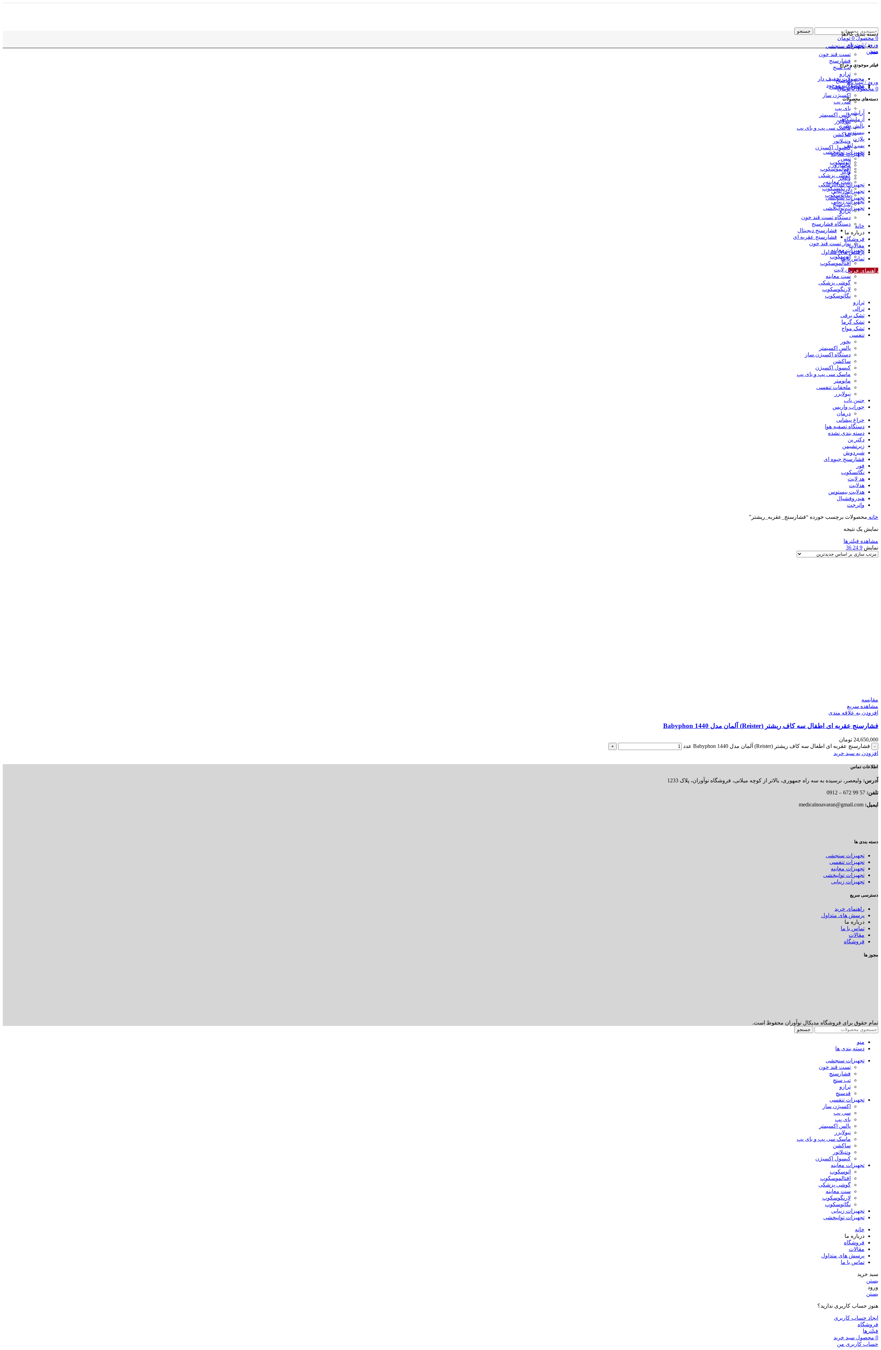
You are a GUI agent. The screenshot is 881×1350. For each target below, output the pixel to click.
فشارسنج (840, 61)
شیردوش (853, 453)
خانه (872, 517)
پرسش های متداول (842, 915)
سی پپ (842, 102)
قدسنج (843, 1093)
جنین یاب (854, 400)
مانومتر (842, 381)
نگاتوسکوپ (838, 296)
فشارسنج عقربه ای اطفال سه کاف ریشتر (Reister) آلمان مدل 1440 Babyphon (770, 725)
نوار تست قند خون (830, 243)
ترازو (845, 74)
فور (860, 466)
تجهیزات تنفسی (846, 862)
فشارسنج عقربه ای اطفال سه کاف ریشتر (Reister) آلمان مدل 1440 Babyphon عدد (776, 746)
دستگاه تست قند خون (826, 217)
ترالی (858, 309)
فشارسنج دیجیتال (817, 230)
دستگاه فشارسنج (831, 224)
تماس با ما (852, 928)
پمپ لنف (854, 145)
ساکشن (842, 134)
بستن (872, 51)
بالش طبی (852, 126)
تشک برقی (852, 315)
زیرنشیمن (853, 446)
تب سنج (842, 204)
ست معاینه (838, 276)
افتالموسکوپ (835, 169)
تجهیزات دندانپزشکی (841, 185)
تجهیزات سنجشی (845, 198)
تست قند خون (835, 54)
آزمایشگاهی (850, 119)
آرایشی (856, 113)
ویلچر (844, 178)
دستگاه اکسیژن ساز (828, 354)
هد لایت (856, 479)
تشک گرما (852, 322)
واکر (846, 171)
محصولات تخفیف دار (841, 79)
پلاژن (858, 139)
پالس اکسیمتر (835, 115)
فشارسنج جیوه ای (844, 459)
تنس (846, 158)
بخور (845, 341)
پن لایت (842, 269)
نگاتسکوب (852, 472)
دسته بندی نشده (846, 433)
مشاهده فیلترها (860, 541)
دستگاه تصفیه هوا (844, 426)
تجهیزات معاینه (847, 250)
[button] (856, 753)
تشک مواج (852, 328)
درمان (844, 413)
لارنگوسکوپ (836, 289)
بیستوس (854, 132)
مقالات (856, 935)
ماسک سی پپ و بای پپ (824, 128)
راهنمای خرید (863, 271)
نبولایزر (843, 394)
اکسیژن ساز (836, 95)
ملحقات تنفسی (833, 387)
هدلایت (856, 485)
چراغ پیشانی (850, 420)
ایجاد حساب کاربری (856, 1318)
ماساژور (841, 165)
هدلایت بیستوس (846, 492)
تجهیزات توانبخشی (843, 152)
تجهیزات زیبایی (847, 191)
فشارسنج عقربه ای (815, 237)
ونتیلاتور (842, 141)
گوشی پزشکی (834, 175)
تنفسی (856, 335)
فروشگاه (854, 941)
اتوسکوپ (840, 256)
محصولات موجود (845, 85)
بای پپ (843, 108)
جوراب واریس (848, 407)
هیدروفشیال (850, 498)
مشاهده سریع (862, 706)
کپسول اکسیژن (833, 147)
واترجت (855, 505)
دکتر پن (856, 439)
